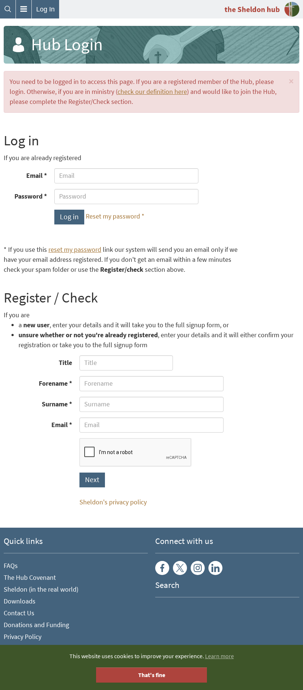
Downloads (19, 601)
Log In (45, 9)
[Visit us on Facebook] (162, 568)
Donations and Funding (36, 624)
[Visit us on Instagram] (198, 568)
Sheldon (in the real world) (41, 589)
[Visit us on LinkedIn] (215, 568)
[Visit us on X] (180, 568)
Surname (55, 404)
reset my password (74, 249)
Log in (69, 217)
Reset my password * (115, 216)
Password (28, 196)
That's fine (151, 675)
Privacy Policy (22, 636)
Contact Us (19, 613)
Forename (53, 383)
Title (65, 362)
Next (92, 480)
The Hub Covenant (30, 577)
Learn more (219, 656)
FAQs (11, 565)
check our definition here (152, 91)
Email (34, 175)
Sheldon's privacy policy (113, 502)
